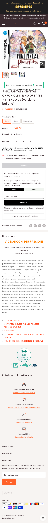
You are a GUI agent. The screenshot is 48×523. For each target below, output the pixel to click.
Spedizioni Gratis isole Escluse (24, 392)
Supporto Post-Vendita (24, 422)
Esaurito (24, 166)
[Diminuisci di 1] (16, 141)
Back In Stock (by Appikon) (28, 216)
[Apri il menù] (3, 24)
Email (14, 189)
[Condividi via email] (44, 225)
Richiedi (9, 482)
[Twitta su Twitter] (39, 225)
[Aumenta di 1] (30, 141)
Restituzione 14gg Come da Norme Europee (24, 407)
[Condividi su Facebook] (30, 225)
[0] (43, 23)
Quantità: (5, 141)
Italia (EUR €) (8, 493)
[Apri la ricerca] (34, 23)
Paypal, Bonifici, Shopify (24, 437)
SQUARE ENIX (7, 109)
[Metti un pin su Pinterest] (35, 225)
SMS (34, 189)
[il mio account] (39, 23)
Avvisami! (24, 203)
